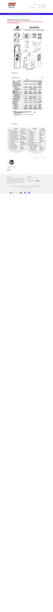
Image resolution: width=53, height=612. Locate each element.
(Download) (17, 22)
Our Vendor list (30, 186)
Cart (44, 7)
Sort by (35, 157)
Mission (31, 187)
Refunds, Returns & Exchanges (23, 186)
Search (10, 185)
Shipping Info (24, 185)
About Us (27, 185)
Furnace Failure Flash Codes (36, 186)
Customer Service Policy (15, 185)
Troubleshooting (32, 185)
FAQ (33, 187)
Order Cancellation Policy (15, 186)
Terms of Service (41, 185)
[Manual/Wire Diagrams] (26, 50)
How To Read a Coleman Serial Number (24, 187)
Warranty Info (36, 185)
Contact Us (20, 185)
